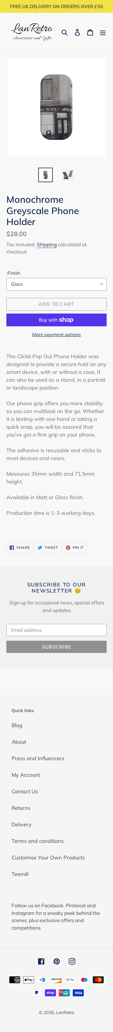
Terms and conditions (38, 841)
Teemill (20, 874)
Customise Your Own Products (48, 857)
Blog (17, 725)
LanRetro (65, 1012)
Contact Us (25, 791)
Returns (21, 808)
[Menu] (102, 32)
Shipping (47, 244)
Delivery (22, 824)
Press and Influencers (38, 758)
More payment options (56, 334)
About (19, 741)
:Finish (13, 273)
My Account (26, 775)
